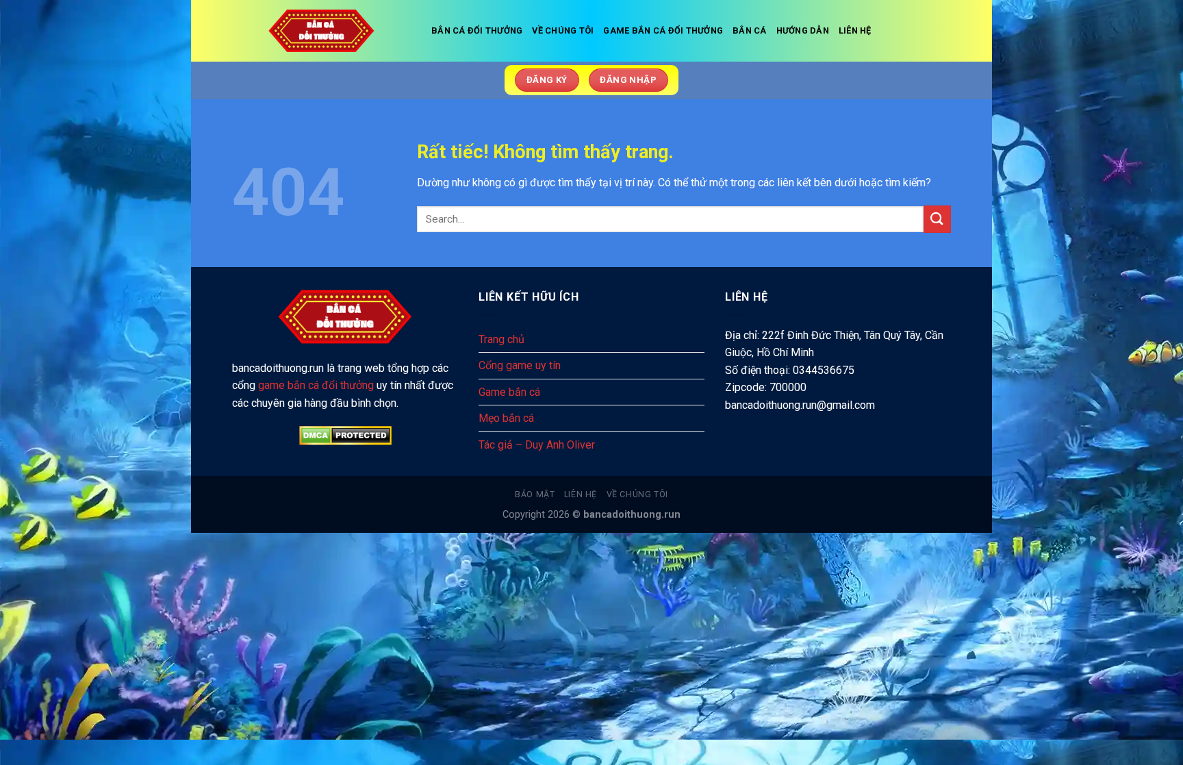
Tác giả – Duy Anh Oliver (537, 444)
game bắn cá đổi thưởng (316, 385)
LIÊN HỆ (855, 30)
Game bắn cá (509, 392)
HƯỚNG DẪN (802, 30)
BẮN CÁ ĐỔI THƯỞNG (476, 30)
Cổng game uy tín (520, 365)
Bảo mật (535, 494)
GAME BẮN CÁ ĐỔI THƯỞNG (663, 30)
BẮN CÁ (750, 30)
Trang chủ (501, 339)
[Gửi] (937, 218)
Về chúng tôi (637, 494)
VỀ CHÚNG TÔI (563, 30)
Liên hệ (580, 494)
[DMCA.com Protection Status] (345, 435)
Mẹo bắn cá (506, 418)
